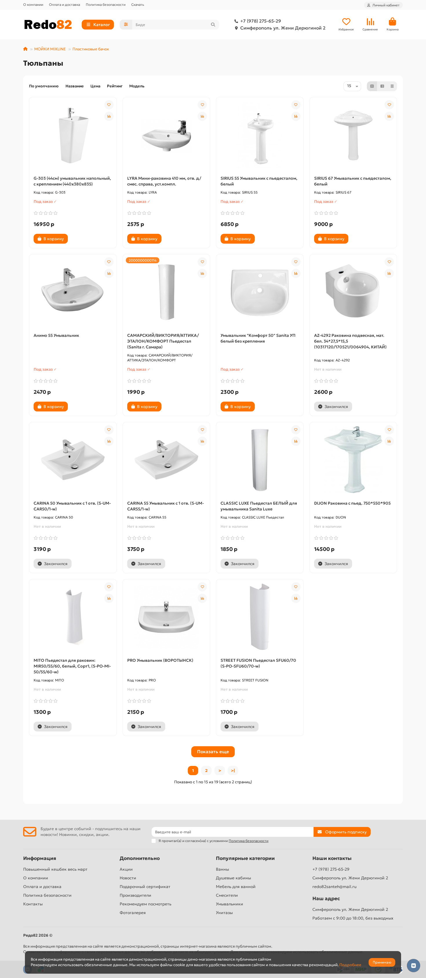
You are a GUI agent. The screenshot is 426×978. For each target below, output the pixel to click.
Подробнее (350, 964)
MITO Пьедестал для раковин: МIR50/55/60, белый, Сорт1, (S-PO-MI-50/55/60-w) (72, 666)
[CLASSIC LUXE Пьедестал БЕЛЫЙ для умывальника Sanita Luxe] (260, 460)
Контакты (33, 904)
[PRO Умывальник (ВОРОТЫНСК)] (166, 617)
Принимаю (382, 962)
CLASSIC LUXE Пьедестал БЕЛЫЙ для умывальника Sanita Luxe (259, 506)
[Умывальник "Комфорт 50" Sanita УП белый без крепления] (260, 292)
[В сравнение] (109, 116)
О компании (33, 4)
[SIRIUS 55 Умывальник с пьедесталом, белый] (260, 135)
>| (233, 770)
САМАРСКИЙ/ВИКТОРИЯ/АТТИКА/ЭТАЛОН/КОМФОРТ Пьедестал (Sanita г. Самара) (163, 341)
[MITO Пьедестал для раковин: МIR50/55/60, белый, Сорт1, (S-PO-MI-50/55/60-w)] (73, 617)
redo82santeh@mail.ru (334, 886)
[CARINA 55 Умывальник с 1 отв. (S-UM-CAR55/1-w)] (166, 460)
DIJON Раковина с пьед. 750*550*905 (352, 503)
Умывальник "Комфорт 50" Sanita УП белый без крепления (258, 338)
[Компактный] (392, 86)
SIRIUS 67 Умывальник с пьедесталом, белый (352, 181)
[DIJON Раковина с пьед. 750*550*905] (353, 460)
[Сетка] (372, 86)
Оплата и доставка (64, 4)
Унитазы (224, 912)
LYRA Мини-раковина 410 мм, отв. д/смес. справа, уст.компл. (164, 181)
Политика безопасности (105, 4)
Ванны (222, 869)
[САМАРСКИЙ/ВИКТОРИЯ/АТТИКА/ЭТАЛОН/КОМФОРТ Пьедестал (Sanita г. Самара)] (166, 292)
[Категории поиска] (126, 25)
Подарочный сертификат (145, 886)
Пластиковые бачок (90, 49)
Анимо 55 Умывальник (56, 335)
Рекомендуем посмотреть (145, 904)
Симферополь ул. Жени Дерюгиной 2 (282, 28)
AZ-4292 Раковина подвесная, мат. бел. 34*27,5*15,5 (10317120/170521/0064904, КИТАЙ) (350, 341)
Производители (135, 895)
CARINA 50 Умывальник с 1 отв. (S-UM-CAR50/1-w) (72, 506)
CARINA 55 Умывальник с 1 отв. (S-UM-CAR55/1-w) (165, 506)
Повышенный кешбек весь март (55, 869)
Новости (128, 877)
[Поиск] (213, 24)
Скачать (137, 4)
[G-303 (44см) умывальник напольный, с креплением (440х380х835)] (73, 135)
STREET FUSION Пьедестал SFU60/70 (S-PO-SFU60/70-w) (258, 663)
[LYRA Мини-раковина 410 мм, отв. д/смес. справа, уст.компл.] (166, 135)
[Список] (382, 86)
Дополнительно (140, 858)
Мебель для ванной (236, 886)
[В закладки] (109, 104)
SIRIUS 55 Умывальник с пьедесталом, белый (259, 181)
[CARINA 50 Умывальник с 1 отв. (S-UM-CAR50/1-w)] (73, 460)
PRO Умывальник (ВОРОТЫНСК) (160, 660)
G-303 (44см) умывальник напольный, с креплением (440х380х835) (72, 181)
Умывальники (229, 904)
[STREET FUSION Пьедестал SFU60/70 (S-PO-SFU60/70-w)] (260, 617)
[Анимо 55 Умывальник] (73, 292)
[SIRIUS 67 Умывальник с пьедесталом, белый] (353, 135)
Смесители (227, 895)
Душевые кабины (233, 877)
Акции (126, 869)
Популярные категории (245, 858)
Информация (39, 858)
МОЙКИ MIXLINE (50, 49)
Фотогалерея (133, 912)
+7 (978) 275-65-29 (260, 21)
